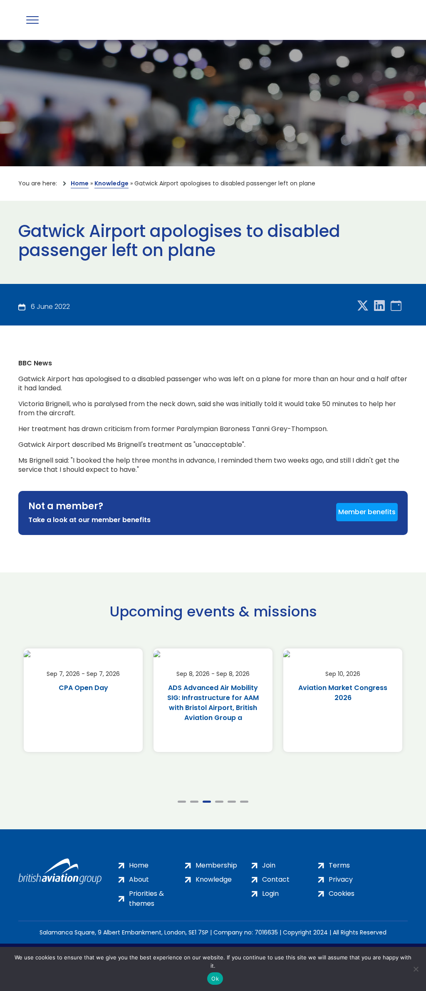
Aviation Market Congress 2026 (342, 693)
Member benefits (367, 512)
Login (270, 893)
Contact (276, 879)
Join (268, 865)
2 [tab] (194, 802)
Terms (339, 865)
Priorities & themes (146, 898)
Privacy (341, 879)
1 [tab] (182, 802)
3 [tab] (207, 802)
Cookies (341, 893)
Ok (215, 978)
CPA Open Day (83, 688)
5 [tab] (232, 802)
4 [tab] (219, 802)
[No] (415, 969)
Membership (216, 865)
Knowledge (111, 183)
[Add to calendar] (396, 306)
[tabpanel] (83, 700)
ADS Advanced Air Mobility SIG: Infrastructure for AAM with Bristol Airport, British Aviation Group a (213, 702)
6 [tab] (244, 802)
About (139, 879)
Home (80, 183)
